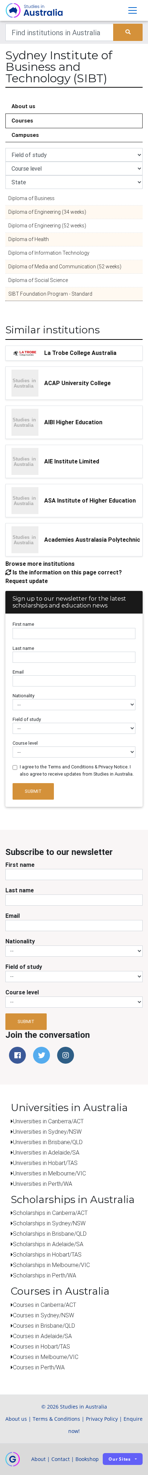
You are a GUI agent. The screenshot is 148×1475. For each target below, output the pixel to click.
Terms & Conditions (56, 1418)
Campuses (25, 134)
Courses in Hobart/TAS (41, 1346)
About (38, 1459)
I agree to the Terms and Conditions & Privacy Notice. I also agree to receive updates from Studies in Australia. (77, 770)
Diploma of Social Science (38, 280)
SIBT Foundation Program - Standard (50, 294)
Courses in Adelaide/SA (42, 1336)
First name (23, 624)
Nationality (23, 696)
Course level (25, 743)
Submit (33, 791)
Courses (22, 120)
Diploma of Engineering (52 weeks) (47, 225)
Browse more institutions (40, 563)
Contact (60, 1459)
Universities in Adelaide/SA (46, 1152)
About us (23, 106)
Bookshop (87, 1459)
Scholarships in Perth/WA (44, 1275)
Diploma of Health (28, 239)
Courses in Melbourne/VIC (45, 1356)
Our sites (119, 1459)
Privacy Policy (102, 1418)
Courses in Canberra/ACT (44, 1304)
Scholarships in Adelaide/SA (48, 1244)
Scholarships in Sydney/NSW (49, 1223)
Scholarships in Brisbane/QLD (50, 1233)
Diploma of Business (31, 198)
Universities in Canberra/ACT (48, 1121)
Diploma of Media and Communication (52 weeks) (64, 266)
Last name (23, 648)
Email (18, 672)
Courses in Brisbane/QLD (44, 1325)
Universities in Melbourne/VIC (49, 1173)
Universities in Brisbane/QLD (48, 1142)
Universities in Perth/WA (42, 1183)
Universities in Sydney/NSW (47, 1131)
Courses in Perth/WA (39, 1367)
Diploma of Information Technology (48, 253)
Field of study (27, 719)
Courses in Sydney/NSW (43, 1315)
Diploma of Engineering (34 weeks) (47, 212)
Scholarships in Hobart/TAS (47, 1254)
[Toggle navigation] (132, 10)
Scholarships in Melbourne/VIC (51, 1264)
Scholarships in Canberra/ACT (50, 1212)
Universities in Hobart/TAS (45, 1162)
